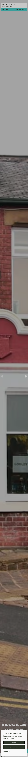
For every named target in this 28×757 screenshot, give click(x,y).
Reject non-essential (14, 747)
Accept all (14, 742)
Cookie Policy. (10, 738)
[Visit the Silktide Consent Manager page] (23, 751)
